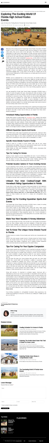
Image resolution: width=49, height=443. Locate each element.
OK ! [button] (24, 440)
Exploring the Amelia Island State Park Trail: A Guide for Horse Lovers (32, 341)
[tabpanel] (23, 36)
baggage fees (29, 58)
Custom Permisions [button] (32, 440)
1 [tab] (23, 44)
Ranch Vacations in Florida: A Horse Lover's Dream (11, 429)
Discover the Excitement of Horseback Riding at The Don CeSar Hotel (11, 421)
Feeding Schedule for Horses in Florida (31, 327)
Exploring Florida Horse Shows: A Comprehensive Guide (29, 357)
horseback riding (31, 117)
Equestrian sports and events (7, 11)
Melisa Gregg (4, 25)
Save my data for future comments (9, 405)
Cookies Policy (19, 440)
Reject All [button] (41, 440)
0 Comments (27, 25)
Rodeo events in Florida (18, 11)
